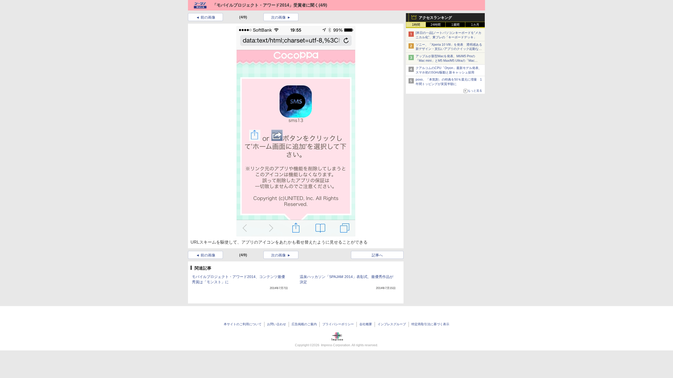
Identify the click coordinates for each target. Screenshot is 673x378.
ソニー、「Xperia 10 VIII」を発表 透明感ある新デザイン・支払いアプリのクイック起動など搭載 (449, 49)
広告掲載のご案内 (304, 324)
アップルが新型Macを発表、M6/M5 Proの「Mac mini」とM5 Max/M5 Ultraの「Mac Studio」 (445, 60)
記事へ (377, 255)
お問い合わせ (276, 324)
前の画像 (208, 17)
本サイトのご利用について (243, 324)
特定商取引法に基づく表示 (430, 324)
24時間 (436, 25)
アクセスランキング (435, 17)
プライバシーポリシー (338, 324)
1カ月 (475, 25)
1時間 (416, 25)
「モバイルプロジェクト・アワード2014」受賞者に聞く (265, 5)
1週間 (455, 25)
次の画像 (278, 17)
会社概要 (365, 324)
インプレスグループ (392, 324)
